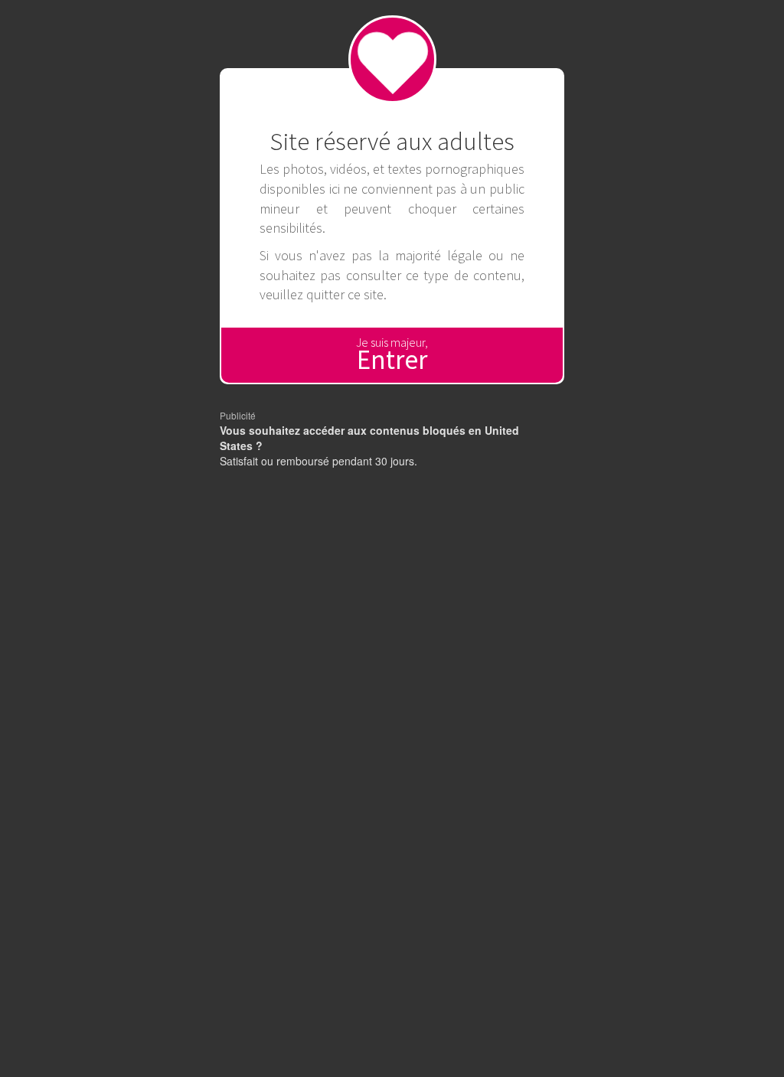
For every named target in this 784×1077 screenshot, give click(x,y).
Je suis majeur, (392, 356)
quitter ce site (345, 294)
